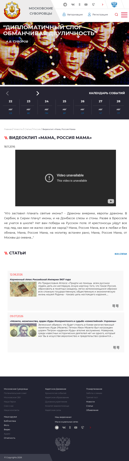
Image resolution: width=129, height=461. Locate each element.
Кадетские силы (53, 410)
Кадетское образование (57, 397)
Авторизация (75, 14)
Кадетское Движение (55, 389)
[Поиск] (116, 14)
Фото (6, 425)
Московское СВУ (12, 397)
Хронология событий (55, 393)
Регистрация (100, 14)
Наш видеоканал (63, 417)
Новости (90, 402)
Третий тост (92, 397)
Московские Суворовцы (41, 10)
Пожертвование (94, 389)
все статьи (121, 253)
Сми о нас (9, 406)
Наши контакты (11, 410)
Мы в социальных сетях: (66, 422)
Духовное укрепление (56, 402)
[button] (103, 4)
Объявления (92, 410)
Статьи (89, 406)
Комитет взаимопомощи (57, 406)
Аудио (7, 434)
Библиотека (10, 421)
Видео (7, 430)
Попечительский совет (15, 393)
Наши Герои (10, 402)
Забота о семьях (94, 393)
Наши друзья (10, 417)
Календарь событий (107, 93)
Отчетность (9, 438)
